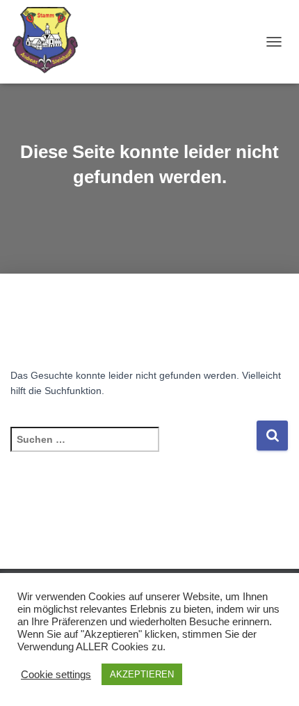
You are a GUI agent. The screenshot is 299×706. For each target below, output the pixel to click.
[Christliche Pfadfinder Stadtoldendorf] (51, 42)
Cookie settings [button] (56, 674)
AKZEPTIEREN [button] (142, 674)
